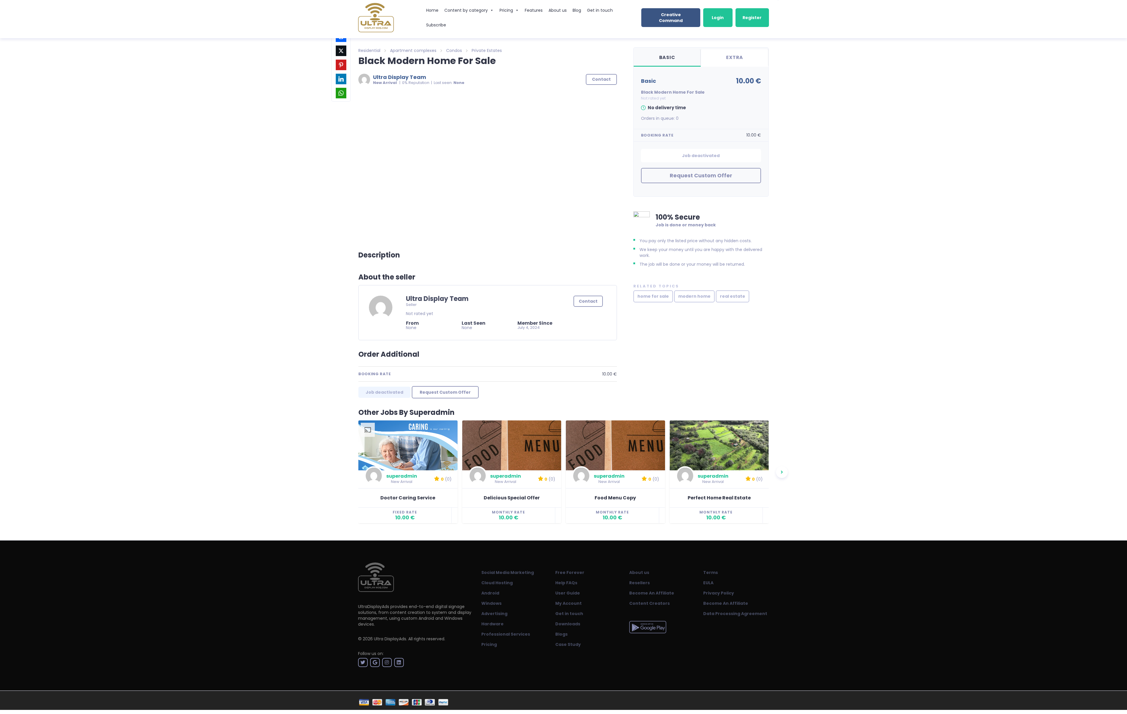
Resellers (639, 583)
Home (432, 10)
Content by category (466, 10)
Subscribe (436, 25)
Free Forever (569, 572)
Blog (577, 10)
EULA (708, 583)
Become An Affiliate (651, 593)
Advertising (494, 614)
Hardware (492, 624)
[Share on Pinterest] (341, 65)
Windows (491, 603)
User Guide (567, 593)
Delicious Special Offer (512, 497)
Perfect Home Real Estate (719, 497)
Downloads (567, 624)
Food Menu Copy (615, 497)
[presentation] (782, 472)
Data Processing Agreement (735, 614)
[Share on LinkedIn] (341, 79)
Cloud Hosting (497, 583)
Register (752, 18)
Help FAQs (566, 583)
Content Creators (649, 603)
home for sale (653, 296)
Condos (454, 50)
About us (558, 10)
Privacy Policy (718, 593)
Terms (710, 572)
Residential (369, 50)
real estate (732, 296)
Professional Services (505, 634)
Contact (588, 301)
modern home (694, 296)
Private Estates (487, 50)
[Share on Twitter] (341, 51)
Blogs (561, 634)
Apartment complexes (413, 50)
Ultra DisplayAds (390, 639)
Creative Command (671, 17)
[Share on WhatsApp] (341, 93)
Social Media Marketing (507, 572)
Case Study (568, 644)
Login (718, 18)
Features (534, 10)
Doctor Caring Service (407, 497)
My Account (568, 603)
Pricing (506, 10)
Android (490, 593)
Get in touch (600, 10)
